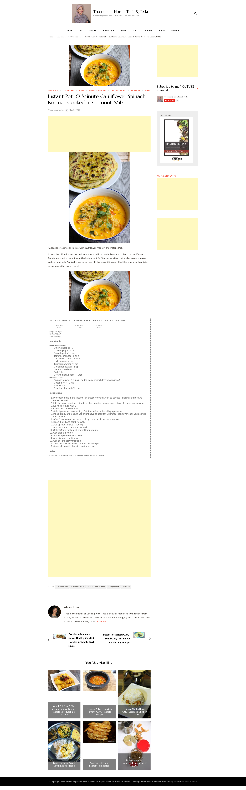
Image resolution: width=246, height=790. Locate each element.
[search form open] (195, 13)
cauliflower (63, 586)
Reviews (93, 30)
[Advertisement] (99, 134)
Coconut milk (78, 586)
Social (136, 30)
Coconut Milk (68, 90)
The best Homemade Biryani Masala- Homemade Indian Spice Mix (134, 761)
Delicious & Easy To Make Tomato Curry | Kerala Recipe (99, 712)
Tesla (81, 30)
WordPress (179, 781)
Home (69, 30)
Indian (81, 90)
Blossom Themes (153, 781)
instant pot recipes (96, 586)
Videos (124, 30)
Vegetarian (135, 90)
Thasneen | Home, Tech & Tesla (120, 11)
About (162, 30)
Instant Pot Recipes (97, 90)
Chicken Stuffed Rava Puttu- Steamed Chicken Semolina (134, 712)
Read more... (102, 621)
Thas (50, 110)
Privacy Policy (191, 781)
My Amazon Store (166, 175)
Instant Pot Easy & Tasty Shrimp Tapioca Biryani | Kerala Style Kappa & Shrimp (64, 710)
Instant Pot (109, 30)
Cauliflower (53, 90)
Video (147, 90)
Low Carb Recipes (118, 90)
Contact (149, 30)
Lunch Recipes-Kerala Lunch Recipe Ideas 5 (64, 764)
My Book (175, 30)
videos (127, 586)
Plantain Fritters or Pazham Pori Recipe (99, 764)
